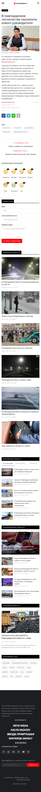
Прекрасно (22, 177)
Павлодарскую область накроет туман (16, 380)
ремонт (5, 672)
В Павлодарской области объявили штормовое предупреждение (20, 413)
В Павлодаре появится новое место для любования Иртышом (26, 470)
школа (26, 676)
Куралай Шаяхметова (8, 102)
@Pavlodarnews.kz (8, 62)
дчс (11, 676)
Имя (3, 206)
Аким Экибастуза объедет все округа (16, 446)
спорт (5, 667)
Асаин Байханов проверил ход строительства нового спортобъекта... (24, 503)
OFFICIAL (4, 10)
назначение (6, 128)
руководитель (29, 128)
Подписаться (33, 765)
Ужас (5, 191)
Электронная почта (9, 216)
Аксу (22, 672)
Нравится (6, 177)
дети (28, 667)
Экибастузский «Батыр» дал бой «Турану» (20, 154)
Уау (21, 191)
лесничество (17, 128)
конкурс (29, 672)
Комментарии (8, 201)
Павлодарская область (21, 132)
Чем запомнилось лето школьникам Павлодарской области (26, 592)
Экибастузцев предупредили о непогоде (17, 316)
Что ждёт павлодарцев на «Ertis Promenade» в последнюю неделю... (25, 581)
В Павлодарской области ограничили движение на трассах (20, 283)
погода (11, 667)
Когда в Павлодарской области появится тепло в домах (24, 559)
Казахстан (14, 672)
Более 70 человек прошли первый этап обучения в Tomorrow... (26, 491)
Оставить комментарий (11, 241)
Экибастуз (20, 667)
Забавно (30, 177)
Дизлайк (14, 177)
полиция (33, 663)
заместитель (6, 132)
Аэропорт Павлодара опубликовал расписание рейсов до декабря (26, 481)
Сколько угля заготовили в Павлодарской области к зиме (16, 636)
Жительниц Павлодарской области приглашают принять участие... (26, 570)
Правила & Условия (19, 784)
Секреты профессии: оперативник (20, 146)
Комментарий (7, 225)
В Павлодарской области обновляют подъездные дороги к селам (26, 514)
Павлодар (6, 663)
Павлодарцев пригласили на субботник (17, 348)
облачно (18, 676)
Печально (14, 191)
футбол (5, 676)
